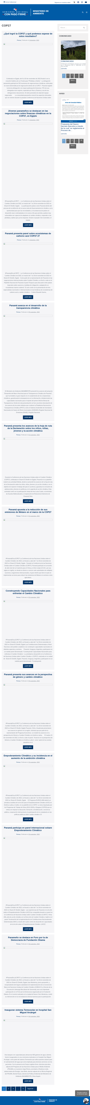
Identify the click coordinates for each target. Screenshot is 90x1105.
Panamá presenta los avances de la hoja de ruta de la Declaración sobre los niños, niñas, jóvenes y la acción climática (28, 428)
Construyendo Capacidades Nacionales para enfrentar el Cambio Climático (28, 592)
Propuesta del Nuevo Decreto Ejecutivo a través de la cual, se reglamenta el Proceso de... (72, 127)
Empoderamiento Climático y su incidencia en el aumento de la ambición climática (28, 756)
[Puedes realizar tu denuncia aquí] (86, 1101)
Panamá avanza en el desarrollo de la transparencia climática (28, 306)
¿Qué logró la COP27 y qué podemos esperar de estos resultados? (28, 34)
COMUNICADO (67, 61)
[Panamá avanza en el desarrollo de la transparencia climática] (28, 351)
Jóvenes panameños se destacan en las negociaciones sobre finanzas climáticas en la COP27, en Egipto (28, 113)
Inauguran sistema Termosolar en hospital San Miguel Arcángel (28, 1011)
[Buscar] (84, 27)
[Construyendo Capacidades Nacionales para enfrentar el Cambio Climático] (28, 618)
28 (81, 140)
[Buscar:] (72, 27)
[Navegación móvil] (86, 12)
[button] (82, 12)
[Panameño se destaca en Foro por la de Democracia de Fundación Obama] (28, 961)
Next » (73, 80)
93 (81, 75)
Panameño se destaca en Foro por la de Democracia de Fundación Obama (28, 938)
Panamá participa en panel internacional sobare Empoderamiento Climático (28, 829)
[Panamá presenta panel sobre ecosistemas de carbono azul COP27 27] (28, 256)
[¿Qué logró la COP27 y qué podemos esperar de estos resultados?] (28, 59)
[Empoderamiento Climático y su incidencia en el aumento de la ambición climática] (28, 779)
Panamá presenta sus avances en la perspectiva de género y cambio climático (28, 675)
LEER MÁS (28, 102)
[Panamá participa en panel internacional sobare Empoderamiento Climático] (28, 869)
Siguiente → (31, 1088)
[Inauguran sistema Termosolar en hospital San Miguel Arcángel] (28, 1035)
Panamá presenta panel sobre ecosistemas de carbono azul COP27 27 (28, 234)
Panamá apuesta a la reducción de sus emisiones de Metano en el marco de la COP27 (28, 510)
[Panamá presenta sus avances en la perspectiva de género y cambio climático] (28, 702)
